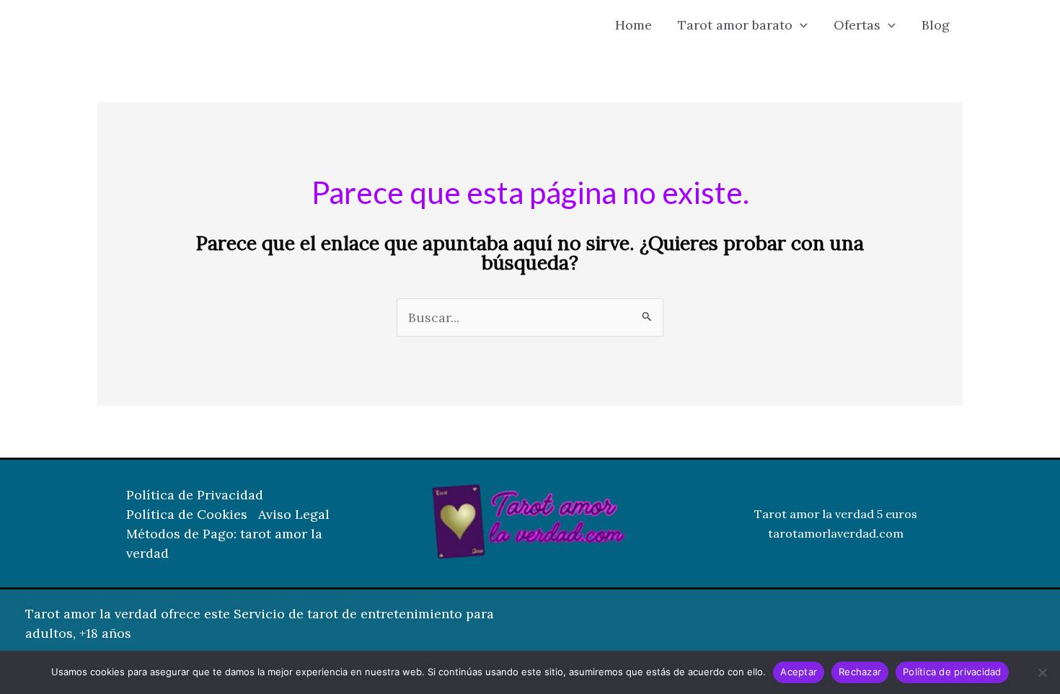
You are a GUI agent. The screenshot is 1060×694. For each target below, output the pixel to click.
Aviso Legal (294, 514)
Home (633, 25)
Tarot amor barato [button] (735, 25)
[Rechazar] (1042, 672)
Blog (936, 25)
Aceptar (798, 671)
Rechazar (860, 671)
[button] (800, 25)
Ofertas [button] (857, 25)
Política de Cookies (186, 514)
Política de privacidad (952, 671)
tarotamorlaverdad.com (836, 533)
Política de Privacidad (194, 494)
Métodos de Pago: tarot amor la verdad (224, 543)
